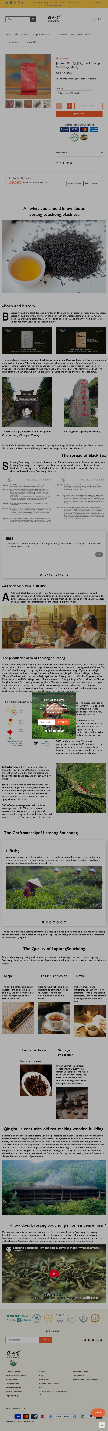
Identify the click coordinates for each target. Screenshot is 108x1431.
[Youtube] (54, 730)
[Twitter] (46, 730)
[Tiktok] (62, 730)
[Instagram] (58, 730)
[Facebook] (50, 730)
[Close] (72, 696)
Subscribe (62, 722)
